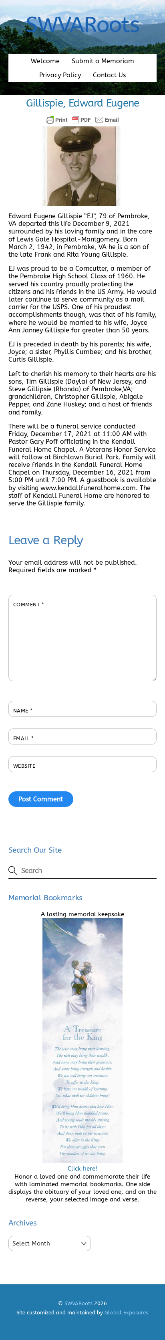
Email (23, 738)
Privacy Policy (60, 75)
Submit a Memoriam (103, 61)
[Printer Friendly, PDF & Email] (82, 120)
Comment (28, 605)
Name (23, 711)
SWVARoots (78, 1303)
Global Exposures (126, 1313)
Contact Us (109, 75)
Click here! (82, 1168)
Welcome (45, 61)
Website (24, 766)
